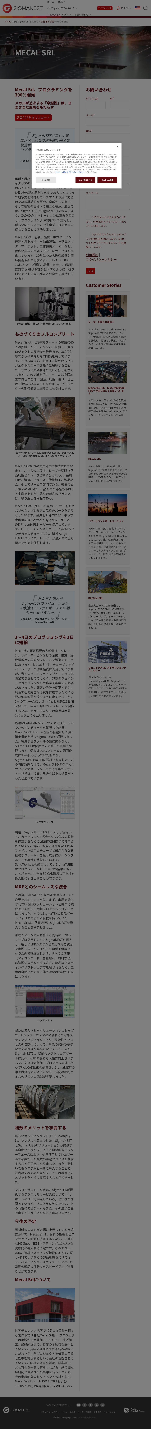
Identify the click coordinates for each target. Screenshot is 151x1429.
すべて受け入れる (85, 180)
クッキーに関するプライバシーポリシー (69, 172)
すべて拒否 (45, 180)
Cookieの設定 (107, 180)
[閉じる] (117, 146)
